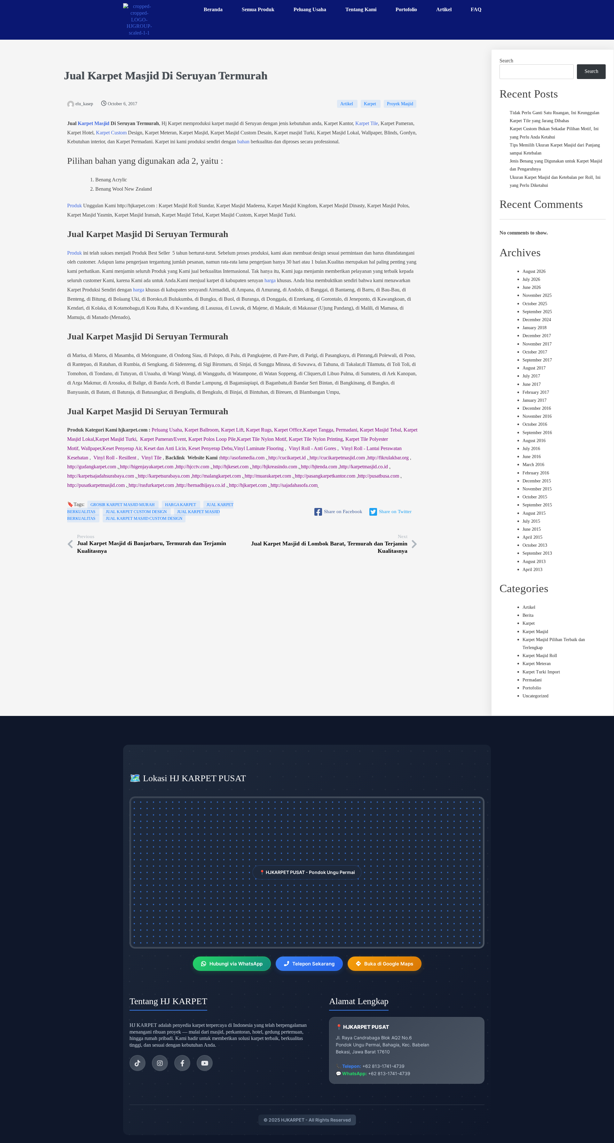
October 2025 (535, 303)
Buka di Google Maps (388, 964)
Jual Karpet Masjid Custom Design (144, 518)
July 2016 (531, 448)
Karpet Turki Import (541, 672)
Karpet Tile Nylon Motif (261, 439)
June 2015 (532, 529)
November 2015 (537, 489)
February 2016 (536, 473)
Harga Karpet (181, 504)
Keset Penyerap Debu (210, 448)
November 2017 (537, 344)
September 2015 (537, 505)
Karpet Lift (232, 430)
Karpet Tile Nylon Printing (316, 439)
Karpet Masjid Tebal (380, 430)
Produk (74, 205)
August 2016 (534, 440)
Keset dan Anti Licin (165, 448)
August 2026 (534, 271)
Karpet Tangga (318, 430)
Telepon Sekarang (313, 964)
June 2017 (532, 384)
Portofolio (532, 688)
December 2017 (537, 335)
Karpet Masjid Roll (540, 655)
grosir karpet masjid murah (123, 504)
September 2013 (537, 553)
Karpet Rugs (259, 430)
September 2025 (537, 311)
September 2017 (537, 360)
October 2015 (535, 497)
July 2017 (531, 376)
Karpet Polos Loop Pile (212, 439)
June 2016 (532, 456)
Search (506, 60)
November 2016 (537, 416)
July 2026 (531, 279)
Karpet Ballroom (201, 430)
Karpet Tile (366, 123)
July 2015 (531, 521)
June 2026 (532, 287)
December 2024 (537, 319)
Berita (528, 615)
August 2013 (534, 561)
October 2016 (535, 424)
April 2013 (532, 569)
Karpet (370, 103)
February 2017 (536, 392)
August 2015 (534, 513)
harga (270, 280)
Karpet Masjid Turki (115, 439)
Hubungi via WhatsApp (236, 964)
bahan (243, 141)
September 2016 (537, 432)
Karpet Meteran (537, 663)
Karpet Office (288, 430)
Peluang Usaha (167, 430)
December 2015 (537, 481)
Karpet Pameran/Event (163, 439)
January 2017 (535, 400)
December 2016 (537, 408)
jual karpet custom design (137, 511)
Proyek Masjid (400, 103)
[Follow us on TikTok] (138, 1063)
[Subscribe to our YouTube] (205, 1063)
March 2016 (533, 464)
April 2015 (532, 537)
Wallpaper (91, 448)
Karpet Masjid (123, 75)
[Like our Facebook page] (182, 1063)
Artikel (347, 103)
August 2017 (534, 368)
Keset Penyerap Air (121, 448)
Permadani (346, 430)
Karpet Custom (111, 132)
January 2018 (535, 327)
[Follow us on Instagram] (160, 1063)
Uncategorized (535, 696)
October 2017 (535, 352)
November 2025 (537, 295)
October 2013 (535, 545)
